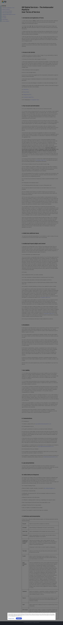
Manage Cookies (11, 618)
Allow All (18, 618)
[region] (31, 616)
